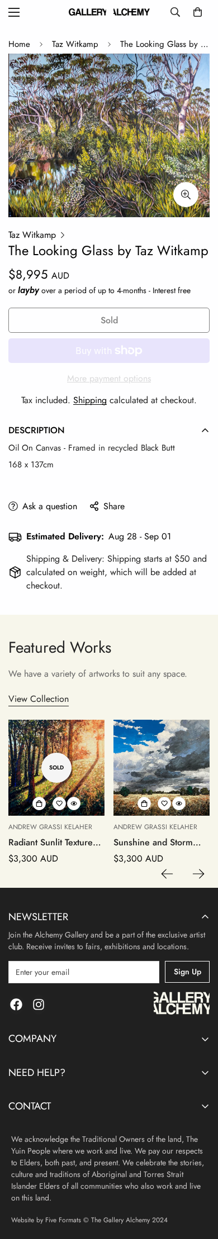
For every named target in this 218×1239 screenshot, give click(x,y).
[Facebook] (16, 1004)
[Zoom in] (185, 194)
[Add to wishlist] (59, 803)
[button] (198, 12)
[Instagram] (38, 1004)
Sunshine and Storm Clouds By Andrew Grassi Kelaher (153, 842)
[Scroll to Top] (198, 1180)
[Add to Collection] (39, 803)
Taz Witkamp (75, 44)
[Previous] (167, 874)
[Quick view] (73, 803)
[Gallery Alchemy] (109, 12)
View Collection (38, 698)
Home (19, 44)
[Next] (198, 874)
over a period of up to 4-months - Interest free (104, 290)
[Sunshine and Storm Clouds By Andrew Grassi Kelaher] (161, 768)
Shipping (90, 400)
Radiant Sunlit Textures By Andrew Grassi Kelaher (52, 842)
